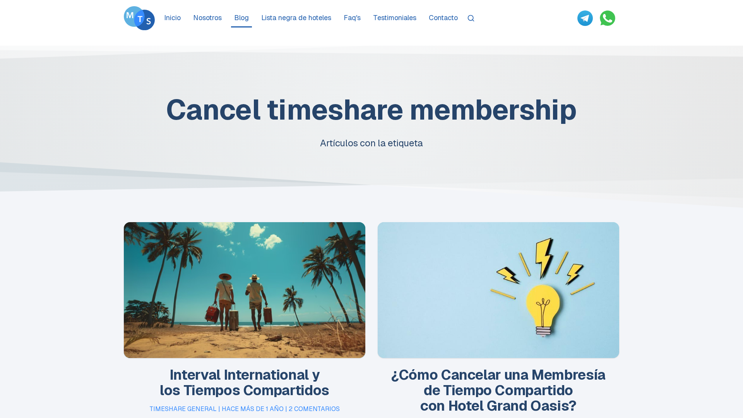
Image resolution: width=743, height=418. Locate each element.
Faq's (352, 17)
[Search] (471, 18)
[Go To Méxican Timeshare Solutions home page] (139, 18)
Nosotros (207, 17)
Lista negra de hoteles (296, 17)
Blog (241, 17)
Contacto (443, 17)
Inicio (172, 17)
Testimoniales (394, 17)
